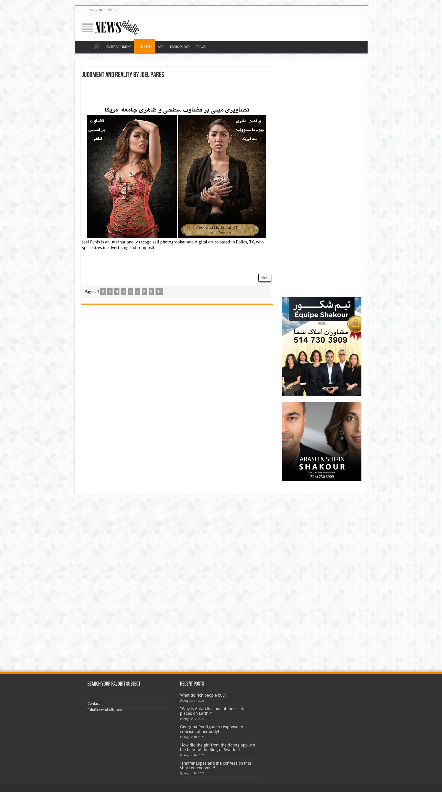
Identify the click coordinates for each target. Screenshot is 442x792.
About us (96, 10)
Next (265, 277)
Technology (179, 47)
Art (161, 47)
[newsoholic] (110, 26)
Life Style (144, 47)
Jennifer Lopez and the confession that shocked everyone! (215, 765)
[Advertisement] (177, 92)
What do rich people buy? (203, 695)
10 (159, 291)
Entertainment (119, 47)
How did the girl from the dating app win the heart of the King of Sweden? (217, 747)
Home (112, 10)
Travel (201, 47)
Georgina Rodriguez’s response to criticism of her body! (211, 729)
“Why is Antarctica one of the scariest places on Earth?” (214, 711)
